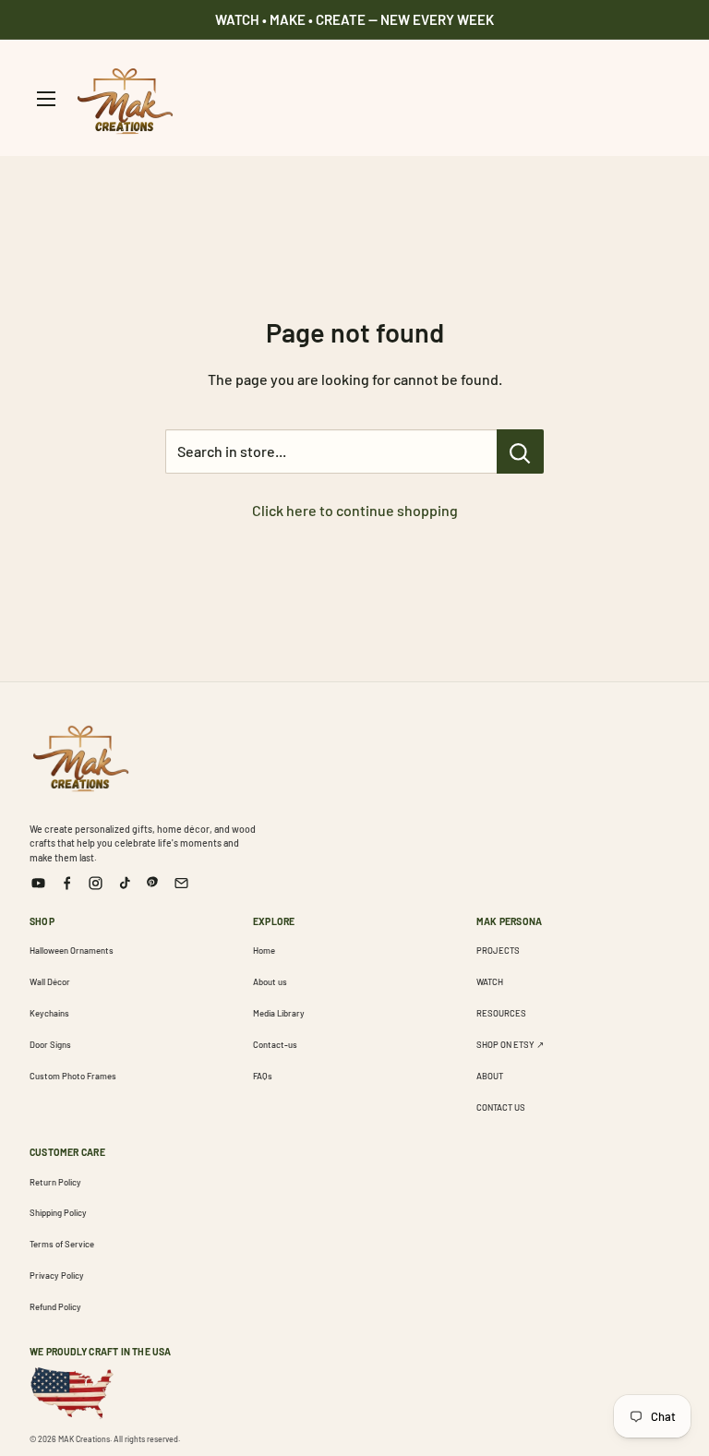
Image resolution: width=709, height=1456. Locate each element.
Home (264, 950)
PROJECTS (498, 950)
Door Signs (50, 1044)
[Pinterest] (153, 883)
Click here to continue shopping (355, 510)
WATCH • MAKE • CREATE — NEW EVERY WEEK (354, 19)
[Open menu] (46, 98)
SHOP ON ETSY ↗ (510, 1044)
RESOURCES (501, 1012)
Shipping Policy (58, 1212)
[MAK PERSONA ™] (80, 755)
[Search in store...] (520, 451)
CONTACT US (500, 1107)
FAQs (262, 1075)
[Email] (181, 883)
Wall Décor (50, 981)
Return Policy (55, 1181)
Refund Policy (55, 1306)
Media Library (279, 1012)
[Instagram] (95, 883)
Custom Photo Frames (73, 1075)
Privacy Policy (57, 1275)
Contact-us (275, 1044)
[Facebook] (67, 883)
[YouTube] (38, 883)
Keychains (49, 1012)
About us (270, 981)
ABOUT (489, 1075)
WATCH (489, 981)
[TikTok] (124, 883)
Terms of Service (62, 1243)
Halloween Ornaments (72, 950)
